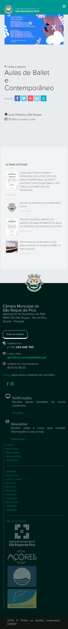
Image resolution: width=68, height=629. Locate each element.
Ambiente (11, 471)
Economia (11, 486)
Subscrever (18, 439)
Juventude (11, 498)
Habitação (11, 494)
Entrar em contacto (15, 334)
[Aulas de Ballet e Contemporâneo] (34, 27)
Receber (17, 413)
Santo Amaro (13, 452)
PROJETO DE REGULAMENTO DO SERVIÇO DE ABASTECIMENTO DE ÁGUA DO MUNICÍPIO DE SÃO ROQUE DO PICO (41, 223)
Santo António (13, 456)
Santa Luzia (12, 448)
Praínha (9, 445)
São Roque (12, 460)
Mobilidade (12, 502)
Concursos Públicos (16, 521)
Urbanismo (11, 509)
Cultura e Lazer (14, 479)
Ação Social (12, 475)
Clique (7, 375)
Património (11, 506)
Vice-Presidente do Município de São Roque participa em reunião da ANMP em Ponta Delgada (40, 245)
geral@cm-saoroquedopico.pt (26, 357)
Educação (11, 490)
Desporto (11, 483)
